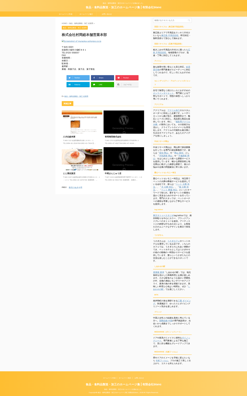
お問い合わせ (107, 14)
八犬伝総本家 (69, 136)
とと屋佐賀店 (69, 173)
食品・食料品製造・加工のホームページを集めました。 (123, 389)
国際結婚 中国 (165, 320)
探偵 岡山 (163, 153)
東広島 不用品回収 (169, 35)
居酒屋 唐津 (158, 272)
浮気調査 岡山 (165, 155)
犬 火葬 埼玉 (167, 187)
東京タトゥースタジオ (163, 215)
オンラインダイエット (163, 93)
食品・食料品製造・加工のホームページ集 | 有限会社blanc (123, 7)
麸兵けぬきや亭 (75, 187)
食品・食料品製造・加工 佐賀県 (76, 96)
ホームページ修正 (86, 14)
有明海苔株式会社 (113, 136)
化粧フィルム (162, 360)
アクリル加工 (173, 110)
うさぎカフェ (173, 241)
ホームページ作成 (65, 14)
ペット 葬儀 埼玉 (169, 189)
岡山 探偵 (178, 153)
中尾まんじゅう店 (113, 173)
